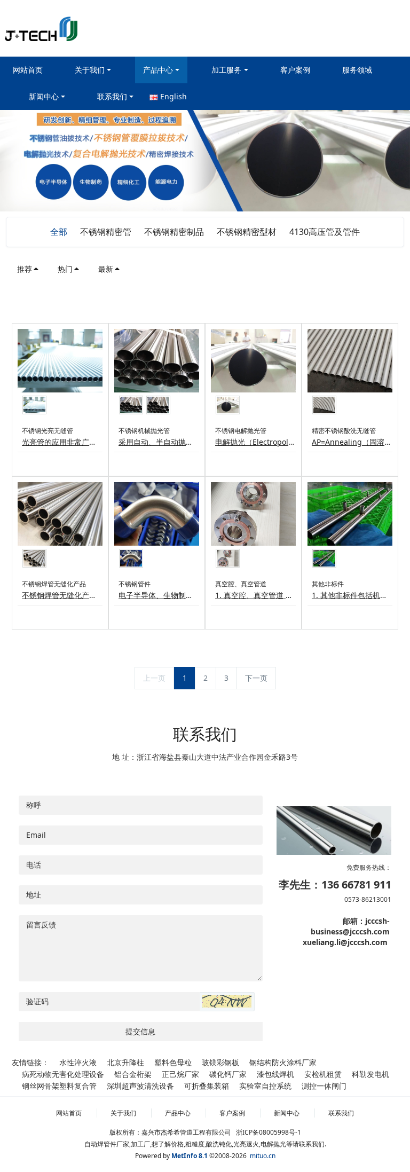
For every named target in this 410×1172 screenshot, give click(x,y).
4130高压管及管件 (324, 232)
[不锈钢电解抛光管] (253, 360)
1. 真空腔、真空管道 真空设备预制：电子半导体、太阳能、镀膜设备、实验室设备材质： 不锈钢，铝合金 (255, 595)
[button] (226, 1001)
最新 (105, 269)
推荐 (24, 269)
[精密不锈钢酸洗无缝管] (350, 360)
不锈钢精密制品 (174, 232)
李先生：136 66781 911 (335, 884)
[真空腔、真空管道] (253, 514)
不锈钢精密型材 (247, 232)
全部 (58, 232)
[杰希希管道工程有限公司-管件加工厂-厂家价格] (41, 28)
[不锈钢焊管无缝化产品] (60, 514)
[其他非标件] (350, 514)
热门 (65, 269)
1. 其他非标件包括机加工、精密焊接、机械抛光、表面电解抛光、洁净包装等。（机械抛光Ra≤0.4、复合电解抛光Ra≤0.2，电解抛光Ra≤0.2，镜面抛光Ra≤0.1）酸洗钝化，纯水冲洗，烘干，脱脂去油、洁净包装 (352, 595)
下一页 (256, 678)
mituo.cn (262, 1155)
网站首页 (28, 70)
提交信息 (140, 1031)
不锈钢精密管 (105, 232)
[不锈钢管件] (156, 514)
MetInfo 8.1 (189, 1155)
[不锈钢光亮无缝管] (60, 360)
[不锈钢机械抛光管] (156, 360)
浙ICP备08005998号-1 (268, 1132)
